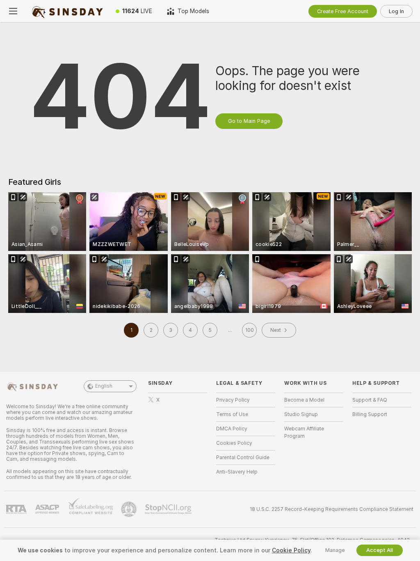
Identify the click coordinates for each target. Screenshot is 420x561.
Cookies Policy (234, 443)
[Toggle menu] (13, 11)
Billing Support (369, 414)
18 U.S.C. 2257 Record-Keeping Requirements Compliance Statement (331, 509)
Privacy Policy (233, 400)
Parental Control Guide (242, 457)
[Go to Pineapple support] (129, 509)
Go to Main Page (249, 121)
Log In (396, 11)
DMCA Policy (231, 429)
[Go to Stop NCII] (169, 509)
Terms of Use (232, 414)
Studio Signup (301, 414)
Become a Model (304, 400)
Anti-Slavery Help (237, 472)
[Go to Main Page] (67, 11)
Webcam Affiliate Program (304, 432)
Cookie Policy (291, 550)
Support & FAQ (369, 400)
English (103, 386)
